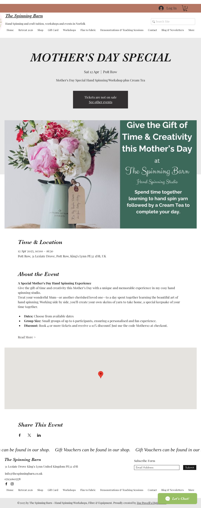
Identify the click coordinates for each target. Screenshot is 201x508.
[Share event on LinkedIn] (39, 435)
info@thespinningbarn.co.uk (23, 473)
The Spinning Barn (22, 459)
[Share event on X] (29, 435)
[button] (185, 8)
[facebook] (6, 484)
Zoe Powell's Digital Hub (151, 503)
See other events (100, 102)
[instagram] (12, 484)
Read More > (27, 337)
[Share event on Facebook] (20, 435)
